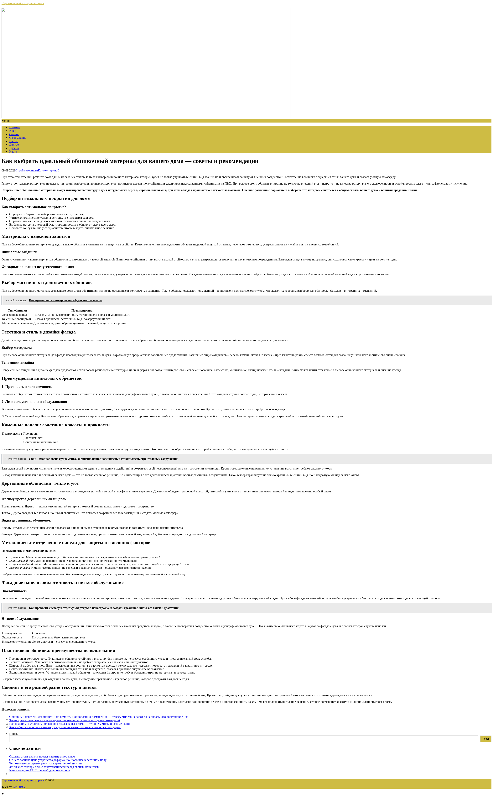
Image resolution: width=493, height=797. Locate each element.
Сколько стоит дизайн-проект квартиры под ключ (42, 756)
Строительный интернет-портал (23, 3)
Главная (14, 127)
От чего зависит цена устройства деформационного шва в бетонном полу (57, 760)
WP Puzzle (19, 787)
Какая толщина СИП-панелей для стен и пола (39, 770)
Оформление (17, 137)
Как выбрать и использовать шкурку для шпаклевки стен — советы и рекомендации (65, 727)
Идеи (12, 130)
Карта (13, 151)
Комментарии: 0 (48, 170)
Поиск (13, 733)
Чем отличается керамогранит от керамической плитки (45, 763)
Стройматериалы (26, 170)
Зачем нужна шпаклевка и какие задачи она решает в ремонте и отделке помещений (64, 720)
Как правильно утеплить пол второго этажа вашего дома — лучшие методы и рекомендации (70, 723)
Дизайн (14, 148)
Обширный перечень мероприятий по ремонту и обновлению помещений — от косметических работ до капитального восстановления (98, 716)
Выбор (13, 141)
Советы (14, 134)
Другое (14, 144)
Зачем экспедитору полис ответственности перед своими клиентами (54, 766)
